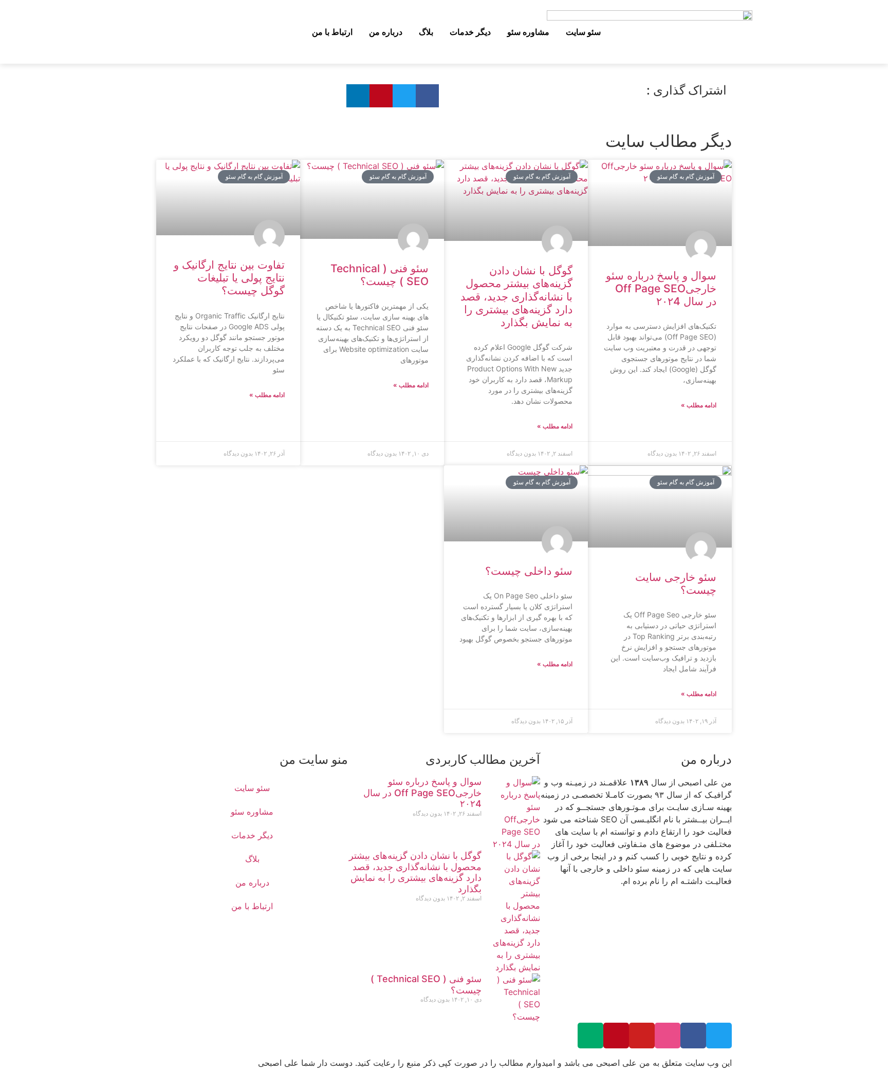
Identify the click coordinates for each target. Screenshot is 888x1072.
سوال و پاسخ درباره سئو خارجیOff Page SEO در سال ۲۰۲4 (661, 288)
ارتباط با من (332, 32)
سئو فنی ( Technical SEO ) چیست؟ (379, 275)
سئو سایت (583, 32)
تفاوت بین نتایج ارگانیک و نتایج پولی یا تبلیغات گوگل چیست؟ (229, 277)
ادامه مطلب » (698, 405)
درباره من (385, 32)
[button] (238, 30)
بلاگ (426, 32)
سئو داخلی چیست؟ (528, 571)
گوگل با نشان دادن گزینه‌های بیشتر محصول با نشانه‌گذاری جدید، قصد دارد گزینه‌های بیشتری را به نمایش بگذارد (516, 296)
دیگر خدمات (470, 32)
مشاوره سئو (528, 32)
